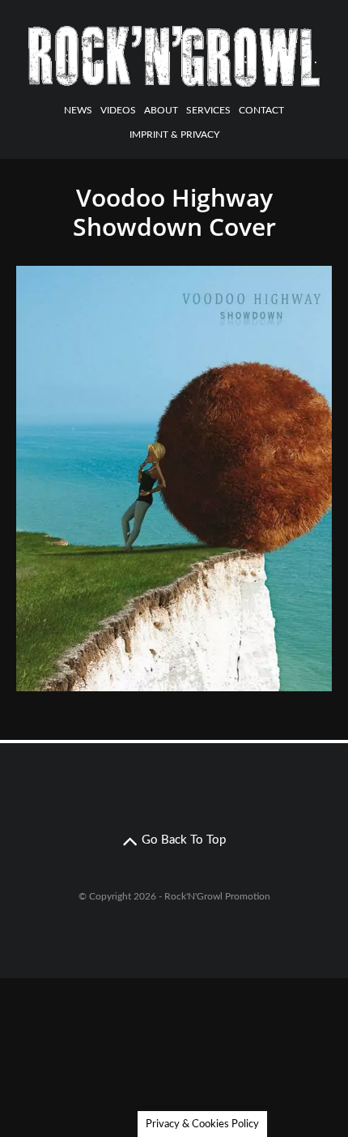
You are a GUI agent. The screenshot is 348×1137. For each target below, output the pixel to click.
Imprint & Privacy (174, 134)
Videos (118, 110)
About (161, 110)
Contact (261, 110)
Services (208, 110)
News (78, 110)
